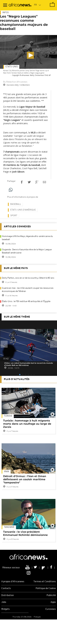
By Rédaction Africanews (15, 82)
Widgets (5, 609)
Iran (6, 471)
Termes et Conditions (44, 582)
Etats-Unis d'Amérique (23, 210)
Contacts (6, 588)
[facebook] (51, 568)
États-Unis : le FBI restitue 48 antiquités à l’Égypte (26, 301)
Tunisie (8, 416)
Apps (53, 602)
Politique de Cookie (46, 588)
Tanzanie (9, 527)
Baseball (15, 204)
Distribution (7, 595)
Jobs (3, 602)
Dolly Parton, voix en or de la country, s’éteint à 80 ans (28, 278)
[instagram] (29, 572)
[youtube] (27, 568)
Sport (13, 215)
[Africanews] (20, 5)
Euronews (50, 609)
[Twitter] (35, 568)
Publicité (51, 595)
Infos (5, 12)
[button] (30, 55)
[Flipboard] (43, 568)
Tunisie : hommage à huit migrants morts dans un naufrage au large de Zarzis (27, 423)
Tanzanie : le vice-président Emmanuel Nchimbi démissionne (25, 533)
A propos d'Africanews (12, 582)
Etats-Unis (12, 67)
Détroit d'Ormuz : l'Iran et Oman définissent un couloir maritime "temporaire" (24, 479)
